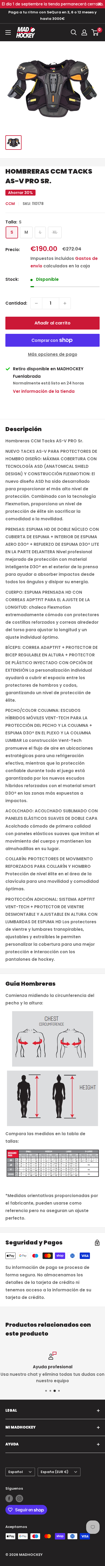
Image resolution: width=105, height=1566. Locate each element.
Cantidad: (16, 303)
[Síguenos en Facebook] (9, 1498)
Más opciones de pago (52, 354)
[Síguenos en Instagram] (19, 1498)
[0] (95, 32)
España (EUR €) (54, 1472)
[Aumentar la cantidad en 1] (65, 303)
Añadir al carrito (52, 323)
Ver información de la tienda (44, 391)
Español (15, 1472)
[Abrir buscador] (74, 32)
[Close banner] (99, 4)
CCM (10, 203)
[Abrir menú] (8, 32)
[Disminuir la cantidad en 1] (36, 303)
